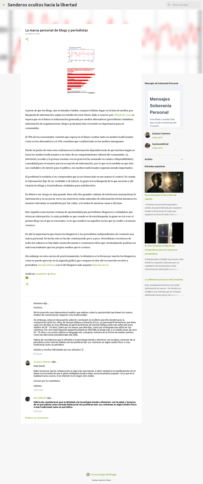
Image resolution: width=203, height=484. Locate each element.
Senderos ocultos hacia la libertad (42, 4)
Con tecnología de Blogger (103, 474)
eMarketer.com (122, 115)
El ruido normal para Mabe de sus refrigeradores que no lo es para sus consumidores (161, 250)
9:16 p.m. (38, 354)
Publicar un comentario (36, 418)
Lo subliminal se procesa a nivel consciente (164, 279)
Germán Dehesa (46, 265)
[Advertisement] (81, 447)
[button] (27, 39)
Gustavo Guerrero (42, 362)
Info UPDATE (40, 398)
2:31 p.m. (38, 411)
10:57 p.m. (39, 390)
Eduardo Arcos (100, 265)
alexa (53, 273)
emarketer (42, 273)
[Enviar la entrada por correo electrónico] (27, 279)
